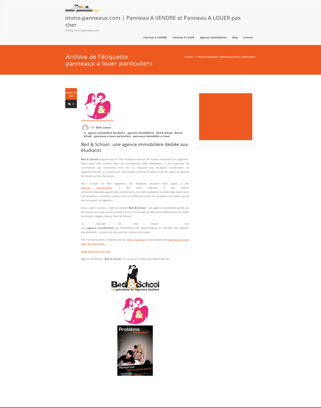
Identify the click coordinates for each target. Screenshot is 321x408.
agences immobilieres (140, 132)
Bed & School (164, 132)
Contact (248, 37)
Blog (235, 37)
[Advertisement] (228, 116)
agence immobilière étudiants (106, 132)
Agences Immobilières (213, 37)
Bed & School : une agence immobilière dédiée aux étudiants (134, 147)
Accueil (189, 56)
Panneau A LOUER (183, 37)
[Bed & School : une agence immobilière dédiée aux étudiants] (135, 104)
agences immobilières (96, 187)
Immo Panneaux (136, 239)
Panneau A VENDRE (155, 37)
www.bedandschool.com (95, 251)
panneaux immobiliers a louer (151, 136)
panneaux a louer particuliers (112, 136)
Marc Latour (103, 127)
